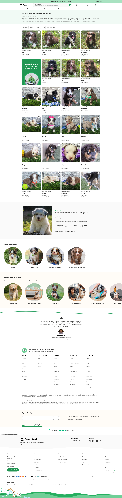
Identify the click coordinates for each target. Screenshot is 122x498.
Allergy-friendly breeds (97, 303)
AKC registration (37, 459)
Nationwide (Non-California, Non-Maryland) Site (58, 484)
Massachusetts (73, 371)
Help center (84, 459)
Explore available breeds (12, 460)
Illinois (55, 358)
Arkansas (88, 361)
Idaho (23, 363)
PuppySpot (4, 434)
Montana (24, 366)
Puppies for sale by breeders (11, 434)
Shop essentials (10, 466)
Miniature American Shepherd (77, 267)
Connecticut (72, 358)
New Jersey (72, 376)
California (24, 358)
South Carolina (89, 379)
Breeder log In (61, 456)
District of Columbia (74, 363)
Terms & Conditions (86, 464)
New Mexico (41, 361)
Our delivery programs (110, 464)
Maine (71, 366)
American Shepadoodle (55, 267)
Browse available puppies (26, 8)
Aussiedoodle (34, 267)
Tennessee (88, 382)
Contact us (84, 456)
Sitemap (23, 484)
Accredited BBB (29, 484)
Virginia (87, 384)
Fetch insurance (37, 464)
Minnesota (56, 371)
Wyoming (24, 379)
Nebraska (56, 376)
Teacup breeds (55, 303)
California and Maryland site (40, 484)
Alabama (88, 358)
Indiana (55, 361)
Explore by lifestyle (11, 463)
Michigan (56, 369)
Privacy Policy (17, 484)
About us (37, 8)
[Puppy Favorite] (39, 32)
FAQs (83, 462)
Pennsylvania (73, 382)
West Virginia (89, 387)
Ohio (55, 382)
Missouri (56, 374)
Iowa (55, 363)
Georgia (88, 366)
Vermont (72, 387)
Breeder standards (62, 462)
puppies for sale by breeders (47, 351)
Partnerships (36, 467)
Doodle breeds (13, 303)
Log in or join (36, 456)
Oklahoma (40, 363)
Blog (106, 467)
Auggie (13, 267)
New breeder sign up (62, 459)
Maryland (72, 369)
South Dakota (57, 384)
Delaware (72, 361)
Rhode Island (73, 384)
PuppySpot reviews (38, 470)
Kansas (55, 366)
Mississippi (88, 374)
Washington (24, 376)
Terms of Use (10, 484)
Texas (39, 366)
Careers (107, 470)
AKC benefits (36, 462)
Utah (23, 374)
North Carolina (89, 376)
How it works (45, 8)
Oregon (23, 371)
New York (72, 379)
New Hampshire (73, 374)
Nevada (23, 369)
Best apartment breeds (34, 303)
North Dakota (57, 379)
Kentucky (88, 369)
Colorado (24, 361)
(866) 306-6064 (76, 441)
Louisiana (88, 371)
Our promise (108, 462)
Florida (87, 363)
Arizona (39, 358)
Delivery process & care (56, 8)
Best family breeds (76, 303)
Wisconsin (56, 387)
